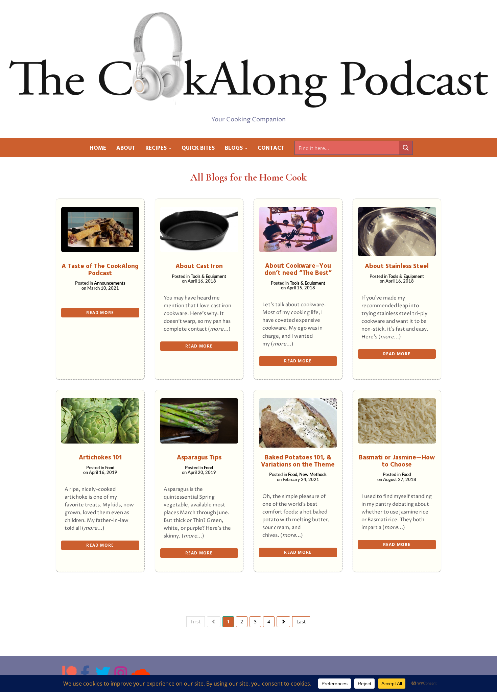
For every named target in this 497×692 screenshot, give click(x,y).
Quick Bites (198, 148)
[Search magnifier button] (405, 147)
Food (109, 468)
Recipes (156, 148)
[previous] (213, 621)
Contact (271, 148)
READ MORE (100, 312)
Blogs (234, 148)
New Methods (313, 475)
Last (301, 621)
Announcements (109, 283)
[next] (283, 621)
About (125, 148)
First (195, 621)
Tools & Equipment (208, 277)
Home (98, 148)
